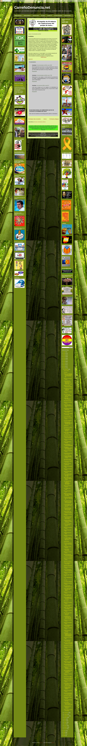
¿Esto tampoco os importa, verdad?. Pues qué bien (67, 508)
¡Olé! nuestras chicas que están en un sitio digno (68, 474)
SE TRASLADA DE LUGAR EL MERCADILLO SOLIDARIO (67, 483)
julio (65, 719)
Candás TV (49, 15)
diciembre (66, 369)
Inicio (45, 119)
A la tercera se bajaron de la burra (68, 461)
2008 (64, 732)
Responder (34, 71)
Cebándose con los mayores (67, 547)
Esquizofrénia (66, 541)
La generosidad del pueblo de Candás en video (68, 456)
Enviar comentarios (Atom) (40, 121)
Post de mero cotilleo (68, 676)
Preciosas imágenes (67, 420)
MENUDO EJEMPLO (68, 561)
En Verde (43, 15)
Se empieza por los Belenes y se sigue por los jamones (68, 501)
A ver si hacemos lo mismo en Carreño (68, 570)
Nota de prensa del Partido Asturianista (68, 665)
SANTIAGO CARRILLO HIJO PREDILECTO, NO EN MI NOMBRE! (68, 634)
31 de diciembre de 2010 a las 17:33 (44, 75)
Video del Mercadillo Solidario (67, 472)
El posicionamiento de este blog (68, 700)
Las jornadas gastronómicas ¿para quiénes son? (68, 703)
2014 (64, 361)
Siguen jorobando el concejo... (67, 486)
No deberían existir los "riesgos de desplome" (68, 389)
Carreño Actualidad (58, 15)
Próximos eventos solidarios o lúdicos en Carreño (68, 521)
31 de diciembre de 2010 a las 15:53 (44, 65)
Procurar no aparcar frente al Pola (67, 605)
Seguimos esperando (68, 565)
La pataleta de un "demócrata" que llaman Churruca (67, 617)
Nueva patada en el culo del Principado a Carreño (68, 598)
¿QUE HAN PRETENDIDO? (67, 398)
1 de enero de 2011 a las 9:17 (43, 85)
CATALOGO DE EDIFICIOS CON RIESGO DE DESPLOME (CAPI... (68, 382)
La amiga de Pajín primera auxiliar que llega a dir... (68, 538)
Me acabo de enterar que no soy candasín (68, 613)
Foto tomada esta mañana (67, 650)
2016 (64, 358)
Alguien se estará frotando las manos (68, 386)
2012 (64, 364)
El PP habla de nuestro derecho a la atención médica (68, 684)
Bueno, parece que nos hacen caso (67, 595)
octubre (65, 714)
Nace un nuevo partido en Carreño (68, 414)
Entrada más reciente (34, 119)
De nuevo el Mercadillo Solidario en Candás (68, 643)
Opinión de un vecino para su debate (68, 662)
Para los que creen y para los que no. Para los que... (68, 517)
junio (65, 720)
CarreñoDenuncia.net (32, 7)
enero (65, 728)
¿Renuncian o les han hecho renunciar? (68, 437)
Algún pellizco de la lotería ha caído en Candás (68, 478)
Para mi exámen (67, 652)
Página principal (18, 15)
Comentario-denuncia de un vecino (68, 454)
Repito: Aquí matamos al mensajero (68, 608)
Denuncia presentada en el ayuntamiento (68, 694)
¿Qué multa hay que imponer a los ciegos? (68, 589)
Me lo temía (66, 600)
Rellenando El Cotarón (68, 645)
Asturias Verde (36, 15)
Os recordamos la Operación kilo (67, 641)
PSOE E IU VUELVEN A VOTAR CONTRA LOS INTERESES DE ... (68, 375)
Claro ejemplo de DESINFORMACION (68, 445)
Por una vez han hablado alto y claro (68, 586)
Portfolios (65, 372)
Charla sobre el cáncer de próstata (68, 710)
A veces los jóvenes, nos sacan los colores (67, 524)
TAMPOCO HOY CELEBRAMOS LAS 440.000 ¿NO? (68, 423)
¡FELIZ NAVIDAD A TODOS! (67, 442)
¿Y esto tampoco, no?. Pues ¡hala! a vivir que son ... (68, 505)
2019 (64, 353)
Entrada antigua (54, 119)
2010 (64, 367)
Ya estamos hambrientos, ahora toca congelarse (68, 448)
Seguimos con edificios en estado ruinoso (68, 679)
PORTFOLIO (43, 57)
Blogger (53, 742)
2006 (64, 735)
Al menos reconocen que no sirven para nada (68, 544)
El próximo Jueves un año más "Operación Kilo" (68, 498)
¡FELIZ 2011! (66, 370)
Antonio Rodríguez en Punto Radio (68, 412)
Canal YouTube (67, 15)
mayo (65, 722)
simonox (41, 742)
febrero (65, 727)
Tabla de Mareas (27, 15)
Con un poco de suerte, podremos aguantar (67, 395)
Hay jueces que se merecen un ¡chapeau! (67, 707)
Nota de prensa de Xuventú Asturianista (68, 555)
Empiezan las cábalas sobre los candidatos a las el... (68, 667)
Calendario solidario (67, 695)
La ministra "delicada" (68, 581)
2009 (64, 730)
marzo (65, 725)
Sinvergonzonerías (67, 400)
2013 (64, 363)
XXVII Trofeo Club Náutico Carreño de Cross (68, 405)
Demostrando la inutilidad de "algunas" (67, 429)
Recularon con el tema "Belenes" (68, 654)
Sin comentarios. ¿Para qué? (67, 657)
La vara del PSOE (67, 416)
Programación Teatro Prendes (68, 698)
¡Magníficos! (66, 425)
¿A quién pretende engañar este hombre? (67, 687)
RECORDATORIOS (67, 459)
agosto (65, 717)
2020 (64, 351)
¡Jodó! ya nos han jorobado (67, 631)
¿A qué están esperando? (66, 550)
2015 (64, 359)
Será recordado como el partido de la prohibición (68, 671)
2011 (64, 366)
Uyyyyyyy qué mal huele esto (67, 464)
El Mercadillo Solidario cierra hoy (68, 433)
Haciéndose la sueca (68, 427)
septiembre (66, 715)
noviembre (66, 712)
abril (65, 723)
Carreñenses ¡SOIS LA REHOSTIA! (68, 409)
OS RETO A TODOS (18, 85)
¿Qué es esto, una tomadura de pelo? (68, 512)
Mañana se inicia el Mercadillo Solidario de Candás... (68, 494)
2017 (64, 356)
